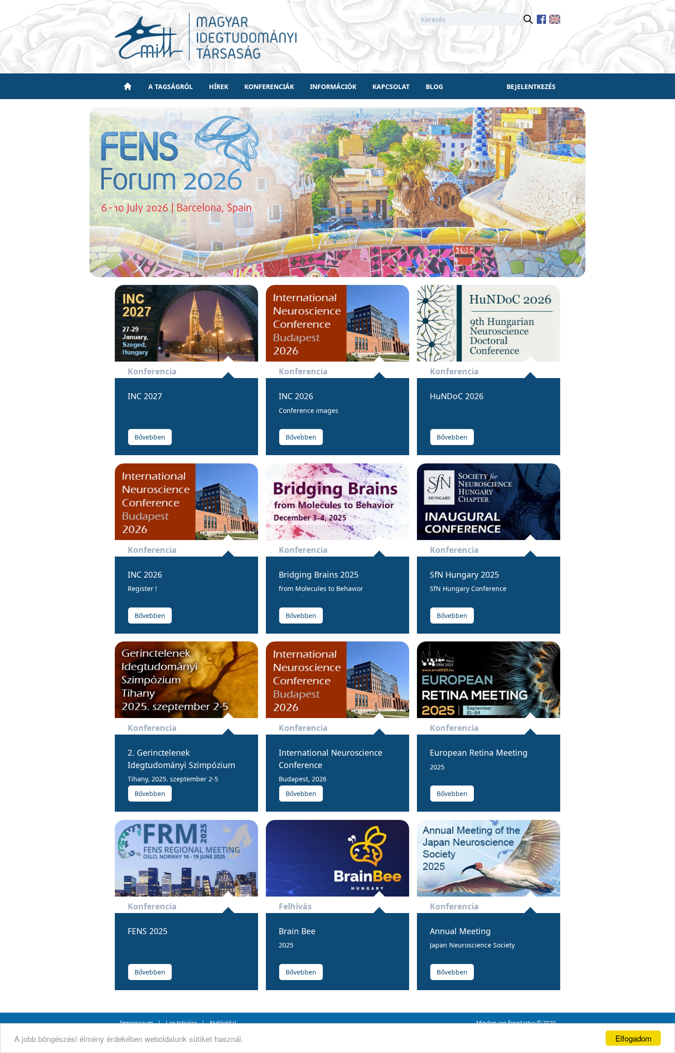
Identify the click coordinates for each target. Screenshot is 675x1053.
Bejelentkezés (531, 86)
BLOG (434, 86)
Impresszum (136, 1023)
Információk (333, 86)
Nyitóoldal (223, 1023)
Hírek (218, 86)
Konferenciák (269, 86)
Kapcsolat (391, 86)
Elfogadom (633, 1038)
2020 (549, 1023)
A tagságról (170, 86)
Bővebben (150, 437)
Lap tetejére (181, 1023)
